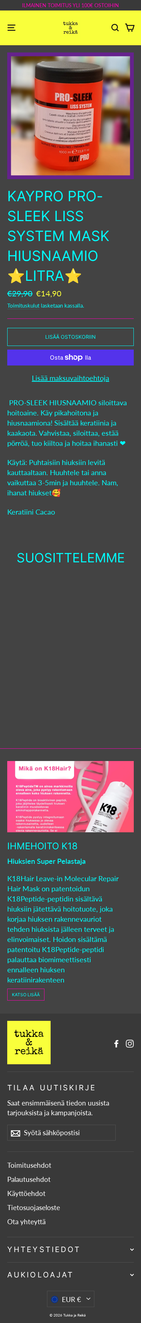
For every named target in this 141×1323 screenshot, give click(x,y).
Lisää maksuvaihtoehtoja (70, 377)
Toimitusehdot (29, 1165)
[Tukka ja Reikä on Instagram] (130, 1042)
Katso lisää (26, 994)
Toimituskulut (23, 305)
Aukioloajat (40, 1274)
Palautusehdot (29, 1179)
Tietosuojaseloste (33, 1208)
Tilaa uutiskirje (51, 1087)
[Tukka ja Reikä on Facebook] (116, 1042)
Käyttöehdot (26, 1193)
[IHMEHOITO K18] (70, 796)
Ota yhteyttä (26, 1222)
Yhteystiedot (44, 1249)
